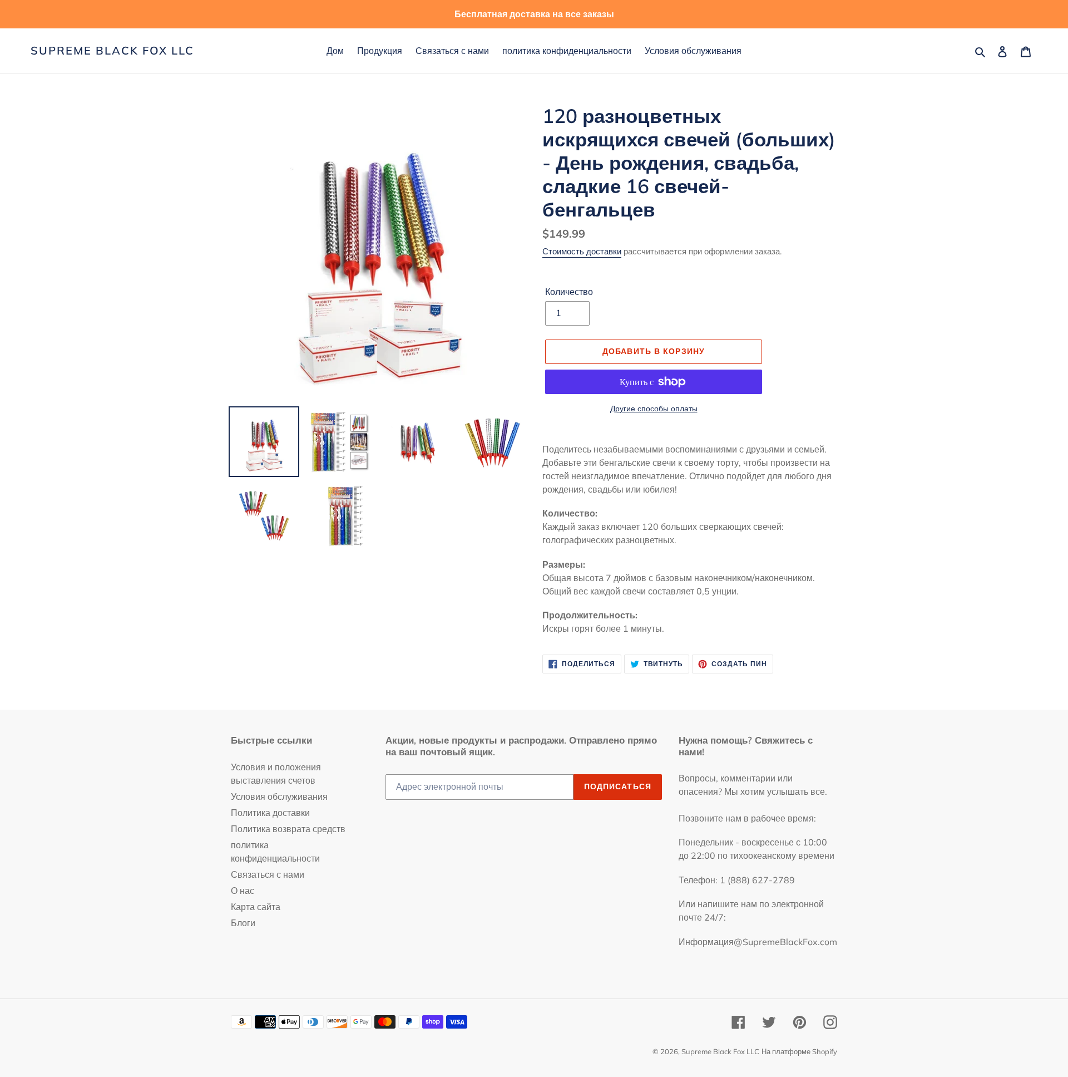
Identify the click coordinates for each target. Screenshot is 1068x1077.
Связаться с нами (267, 874)
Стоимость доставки (581, 251)
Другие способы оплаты (654, 409)
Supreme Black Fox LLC (112, 50)
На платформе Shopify (799, 1051)
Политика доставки (270, 812)
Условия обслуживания (279, 796)
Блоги (243, 922)
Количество (569, 291)
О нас (242, 890)
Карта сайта (255, 906)
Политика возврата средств (288, 828)
